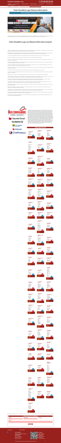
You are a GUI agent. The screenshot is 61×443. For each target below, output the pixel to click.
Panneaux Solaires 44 (41, 433)
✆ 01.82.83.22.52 (46, 2)
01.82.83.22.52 (20, 437)
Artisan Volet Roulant (41, 436)
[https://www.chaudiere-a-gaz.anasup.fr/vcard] (34, 435)
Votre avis (9, 420)
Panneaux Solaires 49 (41, 434)
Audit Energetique (40, 435)
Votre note (40, 417)
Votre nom (10, 417)
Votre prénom (25, 417)
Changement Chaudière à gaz (11, 4)
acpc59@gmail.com (19, 436)
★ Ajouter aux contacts (41, 438)
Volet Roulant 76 (40, 437)
